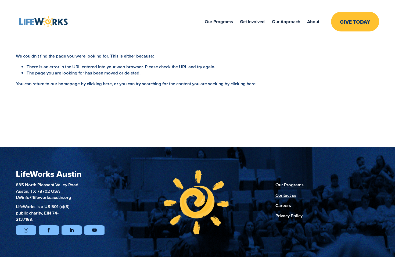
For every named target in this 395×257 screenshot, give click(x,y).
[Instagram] (26, 230)
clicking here (99, 83)
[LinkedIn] (72, 230)
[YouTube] (94, 230)
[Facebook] (49, 230)
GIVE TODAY (355, 22)
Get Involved (252, 21)
